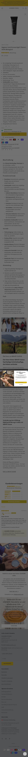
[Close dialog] (27, 371)
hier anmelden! (21, 382)
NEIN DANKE (21, 384)
